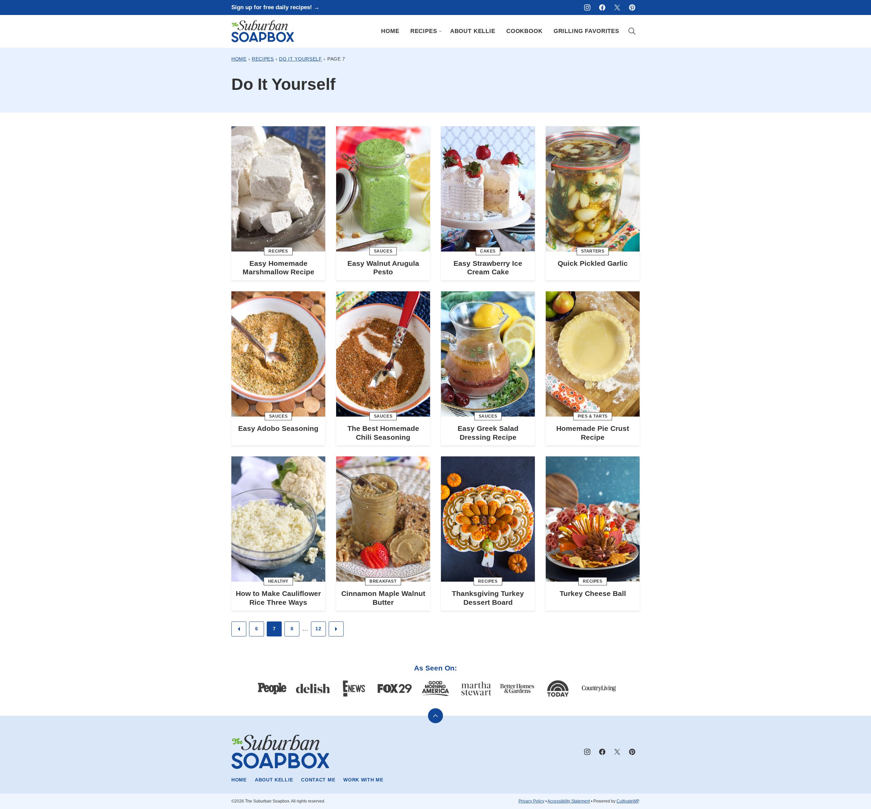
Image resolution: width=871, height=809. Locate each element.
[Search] (632, 31)
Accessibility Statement (568, 801)
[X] (617, 7)
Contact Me (318, 779)
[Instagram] (587, 7)
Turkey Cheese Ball (593, 593)
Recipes (423, 31)
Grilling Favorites (586, 31)
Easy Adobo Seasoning (278, 428)
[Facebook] (602, 7)
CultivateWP (628, 801)
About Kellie (472, 31)
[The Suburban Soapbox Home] (262, 31)
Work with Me (363, 779)
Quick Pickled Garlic (593, 263)
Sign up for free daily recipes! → (275, 7)
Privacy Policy (531, 801)
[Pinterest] (632, 7)
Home (390, 31)
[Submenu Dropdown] (440, 31)
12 (318, 628)
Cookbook (524, 31)
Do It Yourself (300, 59)
